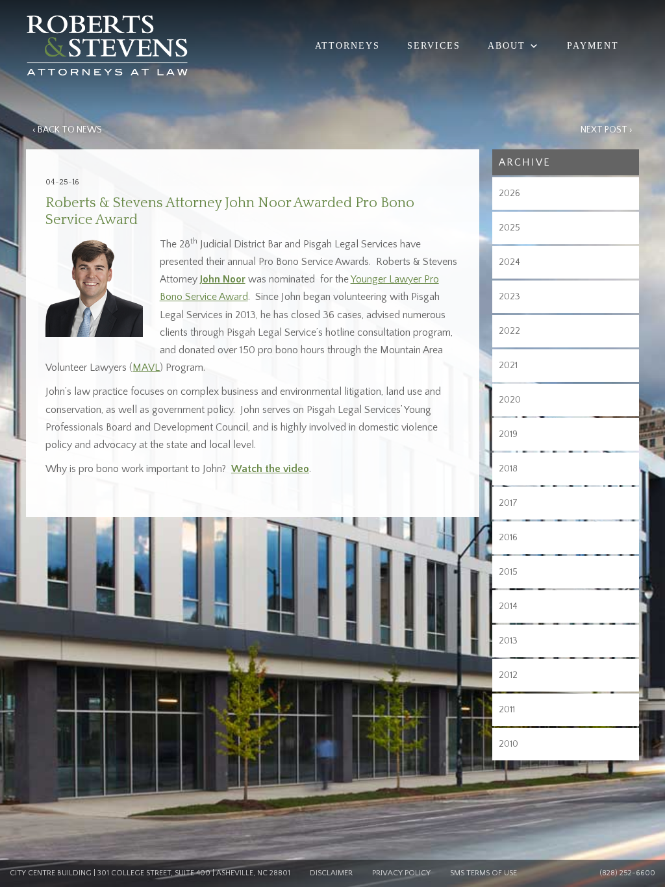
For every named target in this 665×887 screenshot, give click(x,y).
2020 (510, 400)
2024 (509, 262)
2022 (509, 331)
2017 (508, 503)
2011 (507, 710)
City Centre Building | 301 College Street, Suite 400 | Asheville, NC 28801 (150, 873)
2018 (508, 469)
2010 (508, 744)
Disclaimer (331, 873)
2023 (509, 297)
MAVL (146, 367)
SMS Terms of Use (483, 873)
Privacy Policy (401, 873)
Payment (593, 46)
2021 (508, 365)
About (506, 46)
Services (433, 46)
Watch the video (270, 469)
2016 (508, 537)
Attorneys (347, 46)
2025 (509, 228)
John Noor (222, 279)
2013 (508, 641)
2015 (508, 572)
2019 (508, 434)
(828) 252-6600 (627, 873)
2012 (508, 675)
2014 (508, 606)
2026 (509, 193)
